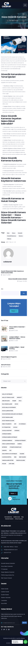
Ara (2, 289)
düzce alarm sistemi (7, 410)
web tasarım (22, 457)
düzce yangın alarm (7, 417)
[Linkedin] (8, 629)
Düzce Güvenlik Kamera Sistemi (17, 279)
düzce (13, 233)
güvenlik (20, 233)
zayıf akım (11, 463)
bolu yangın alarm (7, 404)
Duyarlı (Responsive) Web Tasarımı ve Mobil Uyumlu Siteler (12, 271)
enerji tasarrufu (6, 424)
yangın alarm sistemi (7, 460)
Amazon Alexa (6, 400)
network (4, 447)
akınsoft (19, 397)
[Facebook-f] (1, 629)
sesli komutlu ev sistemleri (9, 453)
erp (15, 424)
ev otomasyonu (6, 427)
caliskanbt (7, 262)
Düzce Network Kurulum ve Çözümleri (12, 414)
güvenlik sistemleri (20, 440)
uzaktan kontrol (6, 457)
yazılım (4, 463)
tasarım (22, 453)
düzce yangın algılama (8, 420)
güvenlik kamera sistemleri (9, 437)
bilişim (14, 400)
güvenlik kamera (6, 433)
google (15, 427)
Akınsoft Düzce (5, 365)
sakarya (9, 238)
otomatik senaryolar (15, 447)
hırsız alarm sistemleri (8, 443)
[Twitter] (4, 629)
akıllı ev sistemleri (7, 394)
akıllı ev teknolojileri (8, 397)
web (15, 457)
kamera (21, 236)
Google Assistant (7, 430)
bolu (8, 233)
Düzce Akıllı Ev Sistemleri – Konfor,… (17, 327)
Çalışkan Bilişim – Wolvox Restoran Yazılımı (17, 337)
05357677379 (16, 499)
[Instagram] (6, 629)
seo (10, 450)
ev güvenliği (22, 424)
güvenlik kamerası (11, 236)
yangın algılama (20, 460)
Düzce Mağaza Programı (9, 357)
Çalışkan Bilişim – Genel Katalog (16, 347)
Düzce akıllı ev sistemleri (9, 407)
